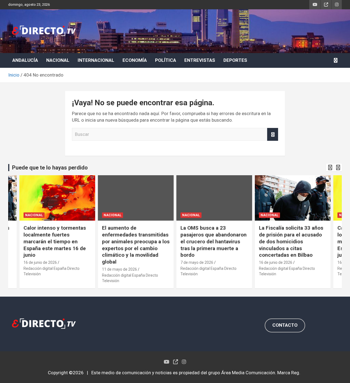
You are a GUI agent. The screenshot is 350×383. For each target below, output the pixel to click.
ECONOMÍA (134, 60)
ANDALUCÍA (25, 60)
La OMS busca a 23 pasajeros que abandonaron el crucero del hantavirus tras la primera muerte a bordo (213, 241)
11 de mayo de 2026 (119, 269)
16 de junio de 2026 (40, 262)
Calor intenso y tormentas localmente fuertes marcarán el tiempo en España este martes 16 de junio (55, 241)
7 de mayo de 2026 (196, 262)
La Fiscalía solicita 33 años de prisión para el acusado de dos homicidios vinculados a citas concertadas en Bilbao (291, 241)
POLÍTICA (165, 60)
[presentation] (330, 167)
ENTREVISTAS (199, 60)
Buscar (272, 134)
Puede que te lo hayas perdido (50, 167)
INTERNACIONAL (96, 60)
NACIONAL (57, 60)
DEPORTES (235, 60)
